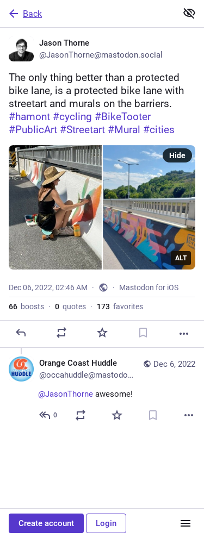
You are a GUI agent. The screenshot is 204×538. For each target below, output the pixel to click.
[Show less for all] (189, 13)
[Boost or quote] (61, 332)
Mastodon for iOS (148, 287)
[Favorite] (102, 332)
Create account (46, 523)
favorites (120, 306)
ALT (181, 258)
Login (106, 523)
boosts (26, 306)
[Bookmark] (143, 332)
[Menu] (185, 523)
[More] (183, 333)
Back (32, 14)
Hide (177, 155)
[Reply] (20, 332)
